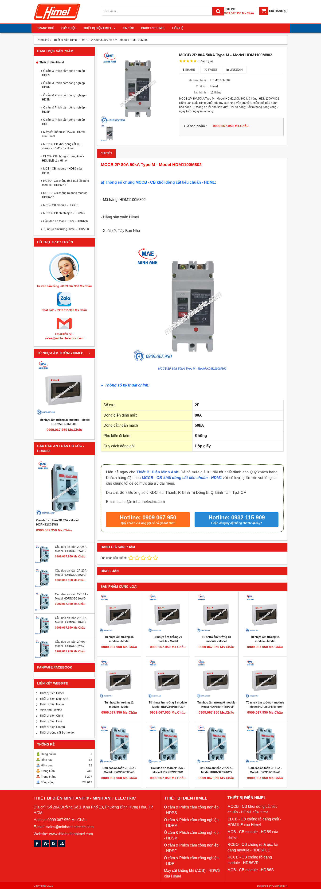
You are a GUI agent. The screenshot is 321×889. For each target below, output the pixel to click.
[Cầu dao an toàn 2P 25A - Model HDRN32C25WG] (44, 562)
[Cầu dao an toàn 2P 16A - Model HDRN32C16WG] (44, 610)
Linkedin (236, 69)
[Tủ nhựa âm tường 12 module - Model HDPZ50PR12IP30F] (119, 678)
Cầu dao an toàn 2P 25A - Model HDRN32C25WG (168, 770)
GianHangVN (279, 885)
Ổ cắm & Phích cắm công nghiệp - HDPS (64, 73)
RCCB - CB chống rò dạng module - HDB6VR (65, 195)
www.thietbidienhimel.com (71, 834)
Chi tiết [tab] (106, 153)
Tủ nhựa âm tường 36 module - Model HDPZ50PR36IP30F (64, 422)
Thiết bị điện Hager (52, 704)
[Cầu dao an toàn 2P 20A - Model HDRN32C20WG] (44, 586)
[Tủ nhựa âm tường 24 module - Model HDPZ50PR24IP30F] (167, 613)
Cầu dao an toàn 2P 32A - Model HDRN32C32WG (57, 522)
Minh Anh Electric (51, 710)
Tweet (212, 69)
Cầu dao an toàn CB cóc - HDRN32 (66, 221)
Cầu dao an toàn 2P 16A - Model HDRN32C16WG (265, 770)
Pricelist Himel (153, 28)
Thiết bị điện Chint (51, 715)
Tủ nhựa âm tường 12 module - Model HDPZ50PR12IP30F (119, 707)
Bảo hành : (200, 92)
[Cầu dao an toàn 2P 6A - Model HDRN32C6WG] (44, 657)
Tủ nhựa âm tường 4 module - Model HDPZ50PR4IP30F (265, 704)
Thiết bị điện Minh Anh (54, 698)
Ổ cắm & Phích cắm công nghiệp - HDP (64, 122)
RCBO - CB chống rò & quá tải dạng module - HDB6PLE (65, 183)
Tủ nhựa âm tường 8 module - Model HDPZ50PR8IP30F (168, 704)
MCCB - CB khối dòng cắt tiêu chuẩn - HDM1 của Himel (61, 146)
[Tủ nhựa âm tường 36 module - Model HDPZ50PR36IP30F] (64, 387)
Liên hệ (177, 28)
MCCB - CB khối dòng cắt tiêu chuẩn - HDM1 (182, 478)
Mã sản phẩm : (197, 80)
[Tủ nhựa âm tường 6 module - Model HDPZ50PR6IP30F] (216, 678)
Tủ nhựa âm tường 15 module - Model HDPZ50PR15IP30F (265, 641)
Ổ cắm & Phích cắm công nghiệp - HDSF (64, 109)
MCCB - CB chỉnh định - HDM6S (64, 213)
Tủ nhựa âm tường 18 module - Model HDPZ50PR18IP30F (216, 641)
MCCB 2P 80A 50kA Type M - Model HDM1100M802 (192, 368)
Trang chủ (45, 28)
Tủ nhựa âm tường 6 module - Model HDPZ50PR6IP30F (216, 704)
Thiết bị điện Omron (52, 727)
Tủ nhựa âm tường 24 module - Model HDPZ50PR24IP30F (167, 641)
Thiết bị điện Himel (98, 28)
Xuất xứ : (201, 86)
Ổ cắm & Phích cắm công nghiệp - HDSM (64, 97)
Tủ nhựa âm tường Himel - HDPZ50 (66, 229)
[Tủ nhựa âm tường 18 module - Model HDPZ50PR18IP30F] (216, 613)
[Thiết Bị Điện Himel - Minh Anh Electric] (57, 20)
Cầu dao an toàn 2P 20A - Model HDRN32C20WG (216, 770)
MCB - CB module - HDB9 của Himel (62, 170)
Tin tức (128, 28)
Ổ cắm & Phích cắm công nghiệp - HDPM (64, 85)
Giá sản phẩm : (195, 126)
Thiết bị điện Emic (51, 721)
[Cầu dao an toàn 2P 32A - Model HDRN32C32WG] (64, 488)
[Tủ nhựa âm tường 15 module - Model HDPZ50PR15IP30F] (265, 613)
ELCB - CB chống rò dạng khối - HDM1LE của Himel (63, 158)
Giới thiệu (68, 28)
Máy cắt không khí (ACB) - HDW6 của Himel (64, 134)
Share (189, 69)
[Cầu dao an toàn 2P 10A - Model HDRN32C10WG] (44, 633)
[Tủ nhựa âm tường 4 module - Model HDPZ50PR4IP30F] (265, 678)
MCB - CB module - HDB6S (60, 205)
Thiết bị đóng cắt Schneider (57, 732)
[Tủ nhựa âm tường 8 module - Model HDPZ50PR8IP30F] (167, 678)
